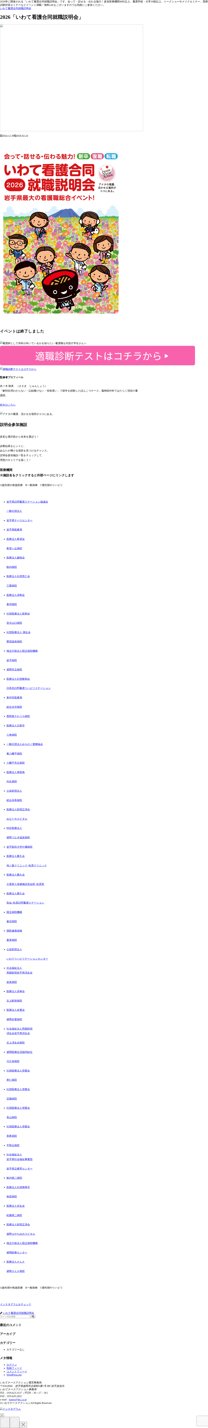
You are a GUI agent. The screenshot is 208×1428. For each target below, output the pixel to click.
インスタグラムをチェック (15, 1304)
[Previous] (5, 1422)
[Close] (23, 1425)
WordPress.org (14, 1374)
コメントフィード (16, 1371)
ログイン (11, 1364)
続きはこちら (8, 404)
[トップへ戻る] (2, 1415)
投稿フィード (14, 1368)
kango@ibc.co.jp (18, 1399)
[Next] (15, 1422)
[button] (33, 1316)
